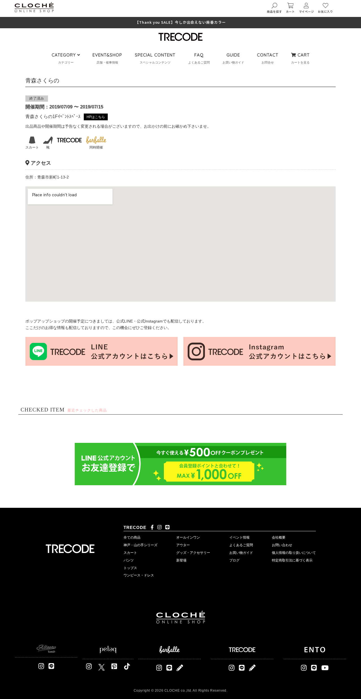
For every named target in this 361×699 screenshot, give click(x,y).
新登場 (181, 560)
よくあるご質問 (241, 545)
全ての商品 (132, 537)
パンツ (129, 560)
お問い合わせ (282, 545)
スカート (130, 553)
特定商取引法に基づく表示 (292, 560)
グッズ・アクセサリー (193, 553)
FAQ (199, 55)
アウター (183, 545)
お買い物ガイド (241, 553)
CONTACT (267, 55)
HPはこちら (96, 117)
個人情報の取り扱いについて (294, 553)
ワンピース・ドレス (139, 575)
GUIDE (233, 55)
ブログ (234, 560)
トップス (130, 568)
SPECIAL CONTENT (155, 55)
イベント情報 (239, 537)
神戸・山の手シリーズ (140, 545)
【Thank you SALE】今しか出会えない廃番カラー (180, 22)
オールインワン (188, 537)
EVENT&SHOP (107, 55)
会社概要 (278, 537)
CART (303, 55)
